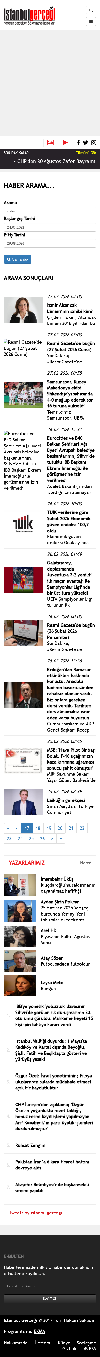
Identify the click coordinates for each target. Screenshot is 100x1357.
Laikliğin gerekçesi (66, 800)
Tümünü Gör (86, 152)
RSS (92, 1349)
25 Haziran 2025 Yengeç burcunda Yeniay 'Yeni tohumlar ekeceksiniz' (64, 914)
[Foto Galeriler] (50, 143)
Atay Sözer (52, 958)
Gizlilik (69, 1349)
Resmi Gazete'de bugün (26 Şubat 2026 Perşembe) (71, 631)
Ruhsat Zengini (30, 1145)
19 (49, 828)
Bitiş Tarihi (14, 235)
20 (60, 828)
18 (38, 828)
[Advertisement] (50, 83)
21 (71, 828)
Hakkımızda (15, 1343)
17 (27, 828)
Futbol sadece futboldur (65, 964)
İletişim (42, 1343)
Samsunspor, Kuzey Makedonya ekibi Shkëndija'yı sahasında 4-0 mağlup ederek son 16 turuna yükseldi (70, 394)
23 (9, 838)
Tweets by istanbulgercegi (35, 1213)
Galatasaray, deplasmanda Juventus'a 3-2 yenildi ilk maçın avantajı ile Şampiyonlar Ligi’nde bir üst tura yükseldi (69, 578)
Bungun (48, 988)
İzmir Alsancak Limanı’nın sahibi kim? (70, 308)
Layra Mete (52, 982)
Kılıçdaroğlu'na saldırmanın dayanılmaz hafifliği (68, 888)
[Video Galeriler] (67, 143)
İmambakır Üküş (57, 879)
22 (82, 828)
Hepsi (85, 863)
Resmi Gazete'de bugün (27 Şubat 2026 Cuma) (71, 346)
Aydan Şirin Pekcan (60, 902)
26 (42, 838)
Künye (64, 1343)
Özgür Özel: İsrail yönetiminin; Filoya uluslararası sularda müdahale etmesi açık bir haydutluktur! (53, 1082)
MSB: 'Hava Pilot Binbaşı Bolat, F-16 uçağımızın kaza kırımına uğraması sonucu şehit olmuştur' (71, 759)
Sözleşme (86, 1343)
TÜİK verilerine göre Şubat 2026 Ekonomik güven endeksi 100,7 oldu (69, 521)
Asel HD (48, 930)
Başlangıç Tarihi (19, 218)
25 (31, 838)
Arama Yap (19, 259)
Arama (10, 202)
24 (20, 838)
